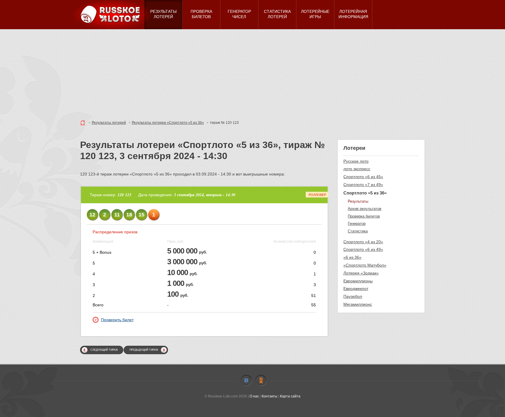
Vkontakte (246, 380)
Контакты (269, 396)
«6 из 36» (352, 257)
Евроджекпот (355, 288)
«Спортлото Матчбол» (364, 265)
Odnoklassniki (261, 380)
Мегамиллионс (357, 304)
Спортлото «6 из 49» (363, 249)
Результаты (358, 201)
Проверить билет (117, 319)
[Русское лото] (112, 14)
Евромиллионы (358, 281)
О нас (254, 396)
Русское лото (356, 161)
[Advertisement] (252, 73)
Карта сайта (290, 396)
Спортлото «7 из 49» (363, 184)
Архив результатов (364, 208)
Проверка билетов (364, 216)
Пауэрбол (352, 296)
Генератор (357, 223)
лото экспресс (356, 168)
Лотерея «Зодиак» (361, 273)
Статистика (358, 231)
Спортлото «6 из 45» (363, 176)
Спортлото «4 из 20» (363, 241)
